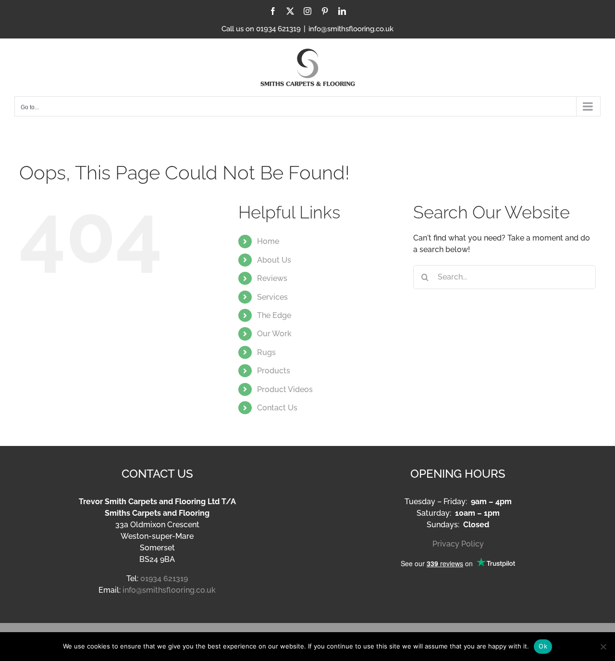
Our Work (274, 333)
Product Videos (285, 389)
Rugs (266, 352)
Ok (543, 646)
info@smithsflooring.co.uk (351, 29)
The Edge (274, 315)
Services (272, 297)
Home (268, 241)
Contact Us (277, 407)
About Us (274, 260)
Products (273, 370)
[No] (603, 646)
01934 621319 (164, 578)
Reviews (272, 278)
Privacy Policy (458, 543)
